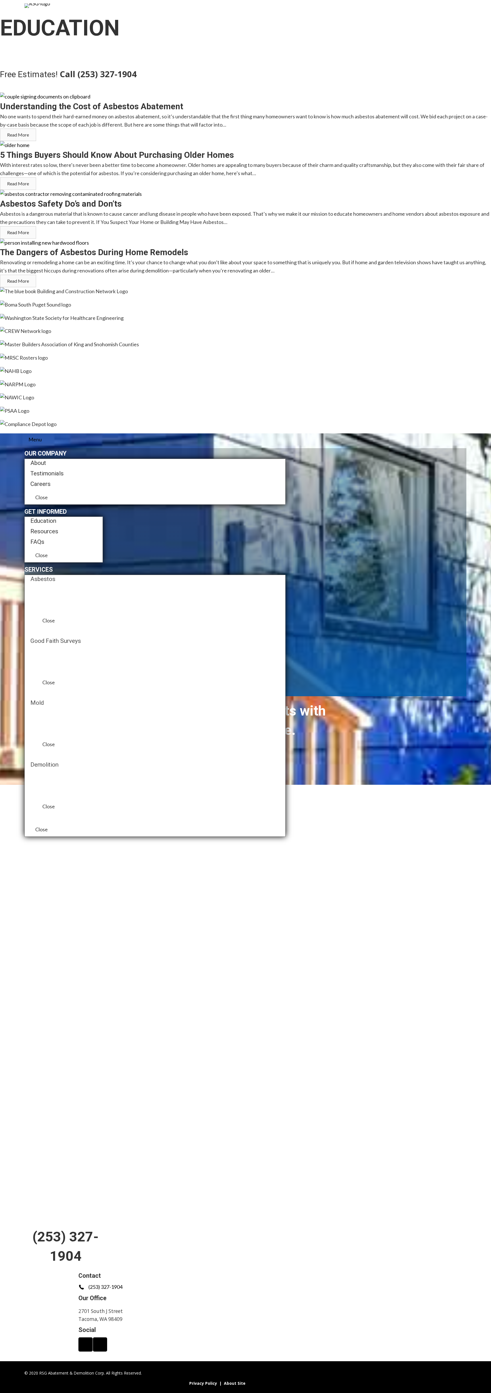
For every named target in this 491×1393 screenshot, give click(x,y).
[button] (73, 847)
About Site (235, 1383)
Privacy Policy (203, 1383)
